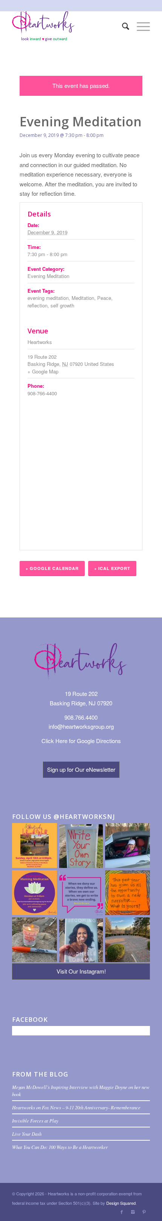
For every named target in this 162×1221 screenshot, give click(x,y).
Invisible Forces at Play (35, 1120)
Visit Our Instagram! (81, 971)
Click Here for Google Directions (81, 741)
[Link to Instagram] (133, 1211)
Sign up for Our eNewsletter (81, 769)
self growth (62, 305)
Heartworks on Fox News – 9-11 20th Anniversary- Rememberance (76, 1107)
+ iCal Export (112, 568)
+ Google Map (43, 371)
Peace (104, 297)
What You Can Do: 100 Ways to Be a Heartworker (60, 1147)
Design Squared (121, 1203)
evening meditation (48, 297)
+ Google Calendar (52, 568)
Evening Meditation (48, 276)
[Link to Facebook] (121, 1211)
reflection (37, 305)
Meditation (83, 297)
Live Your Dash (26, 1133)
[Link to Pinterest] (144, 1211)
